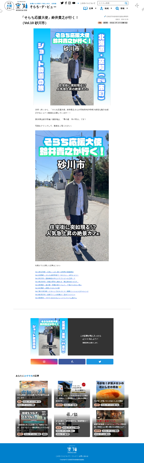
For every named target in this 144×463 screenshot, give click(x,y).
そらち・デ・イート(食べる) (118, 22)
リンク (74, 456)
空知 (100, 22)
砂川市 (106, 22)
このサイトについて (63, 456)
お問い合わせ (83, 456)
